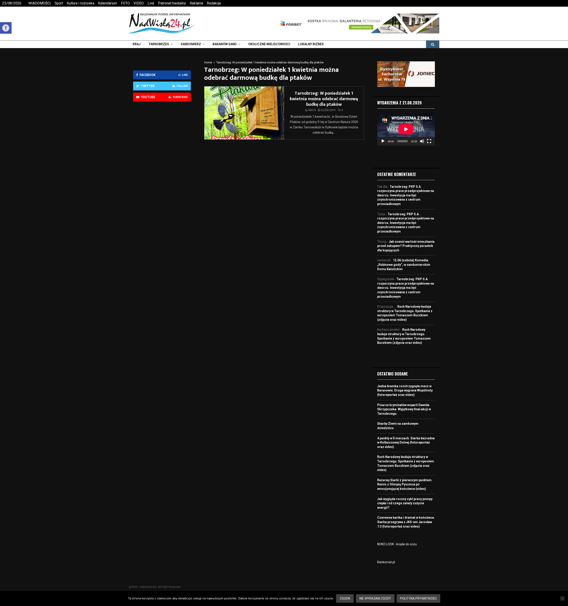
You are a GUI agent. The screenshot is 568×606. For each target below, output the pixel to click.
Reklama (196, 3)
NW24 (312, 110)
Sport (59, 3)
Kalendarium (107, 3)
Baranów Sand (225, 44)
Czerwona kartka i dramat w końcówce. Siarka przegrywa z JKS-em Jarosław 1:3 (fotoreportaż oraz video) (406, 522)
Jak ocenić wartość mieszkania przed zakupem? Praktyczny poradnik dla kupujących (405, 246)
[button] (6, 28)
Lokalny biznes (311, 44)
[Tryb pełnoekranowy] (429, 141)
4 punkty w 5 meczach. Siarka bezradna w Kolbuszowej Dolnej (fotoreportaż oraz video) (406, 442)
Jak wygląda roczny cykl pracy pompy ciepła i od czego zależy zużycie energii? (404, 503)
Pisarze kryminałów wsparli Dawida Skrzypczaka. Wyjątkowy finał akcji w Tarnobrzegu (404, 409)
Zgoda (345, 598)
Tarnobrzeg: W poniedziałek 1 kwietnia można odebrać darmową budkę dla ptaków (324, 99)
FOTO (125, 3)
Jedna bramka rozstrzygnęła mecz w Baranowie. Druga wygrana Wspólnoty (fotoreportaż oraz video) (405, 390)
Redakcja (214, 3)
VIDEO (139, 3)
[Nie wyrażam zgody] (562, 598)
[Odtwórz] (383, 141)
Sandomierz (191, 44)
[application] (406, 129)
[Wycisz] (422, 141)
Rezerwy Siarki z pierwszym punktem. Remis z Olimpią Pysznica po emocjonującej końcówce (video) (404, 484)
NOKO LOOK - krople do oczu (397, 544)
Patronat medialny (172, 3)
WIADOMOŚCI (39, 3)
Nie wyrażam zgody (375, 598)
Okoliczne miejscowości (269, 44)
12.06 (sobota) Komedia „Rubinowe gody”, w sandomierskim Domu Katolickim (403, 264)
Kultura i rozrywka (80, 3)
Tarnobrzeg (158, 44)
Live (151, 3)
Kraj (136, 44)
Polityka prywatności (418, 598)
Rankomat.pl (386, 562)
